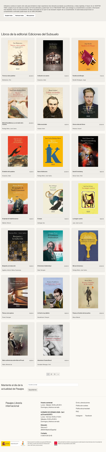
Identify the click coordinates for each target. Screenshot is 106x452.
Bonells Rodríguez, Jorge (79, 80)
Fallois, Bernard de (7, 364)
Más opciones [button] (30, 15)
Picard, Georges (6, 317)
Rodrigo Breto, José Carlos (9, 128)
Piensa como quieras (8, 313)
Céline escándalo (42, 124)
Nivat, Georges (41, 270)
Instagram (79, 416)
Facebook (88, 416)
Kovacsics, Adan (41, 80)
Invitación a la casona (43, 75)
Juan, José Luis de (77, 223)
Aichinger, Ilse (41, 223)
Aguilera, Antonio (6, 270)
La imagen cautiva (78, 218)
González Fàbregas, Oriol (44, 364)
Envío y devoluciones (83, 403)
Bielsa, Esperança (16, 270)
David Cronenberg (78, 171)
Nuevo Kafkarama (42, 171)
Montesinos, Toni (6, 80)
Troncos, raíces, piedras (8, 75)
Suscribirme (33, 390)
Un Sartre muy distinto (43, 313)
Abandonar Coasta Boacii (44, 360)
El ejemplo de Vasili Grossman (10, 218)
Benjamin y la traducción (9, 266)
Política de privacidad (83, 408)
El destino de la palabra (8, 171)
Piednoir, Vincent (77, 128)
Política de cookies (82, 406)
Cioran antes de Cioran (79, 124)
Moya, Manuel (76, 317)
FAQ (77, 411)
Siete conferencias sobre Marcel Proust (13, 360)
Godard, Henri (41, 128)
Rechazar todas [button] (19, 15)
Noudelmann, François (43, 317)
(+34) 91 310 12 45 (46, 436)
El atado (39, 218)
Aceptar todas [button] (8, 15)
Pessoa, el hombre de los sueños (81, 313)
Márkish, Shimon (6, 223)
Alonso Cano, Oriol (77, 176)
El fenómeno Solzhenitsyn (44, 266)
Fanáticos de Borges (78, 75)
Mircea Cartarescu (78, 266)
